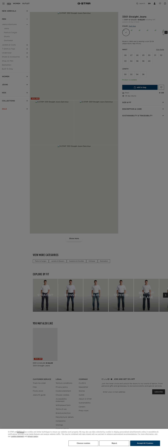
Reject (114, 443)
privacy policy (33, 436)
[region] (84, 438)
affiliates (21, 432)
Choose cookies (83, 443)
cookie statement (17, 436)
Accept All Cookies (145, 443)
